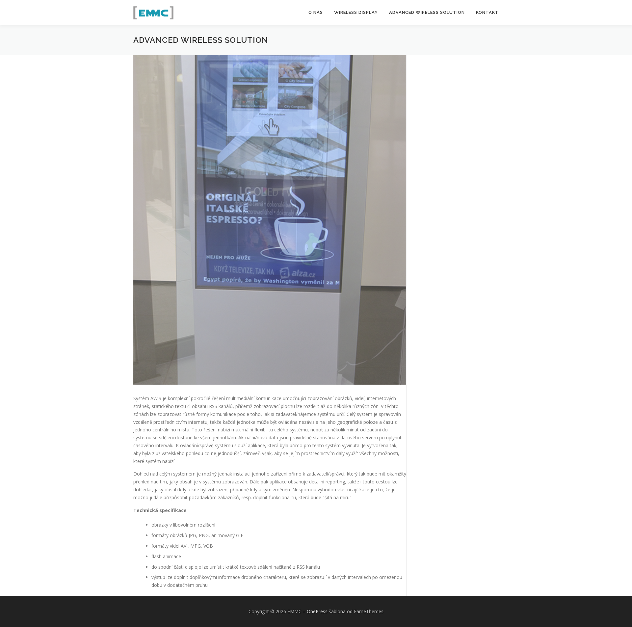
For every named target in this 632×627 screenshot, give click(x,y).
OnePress (317, 611)
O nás (315, 12)
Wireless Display (356, 12)
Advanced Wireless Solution (427, 12)
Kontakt (487, 12)
